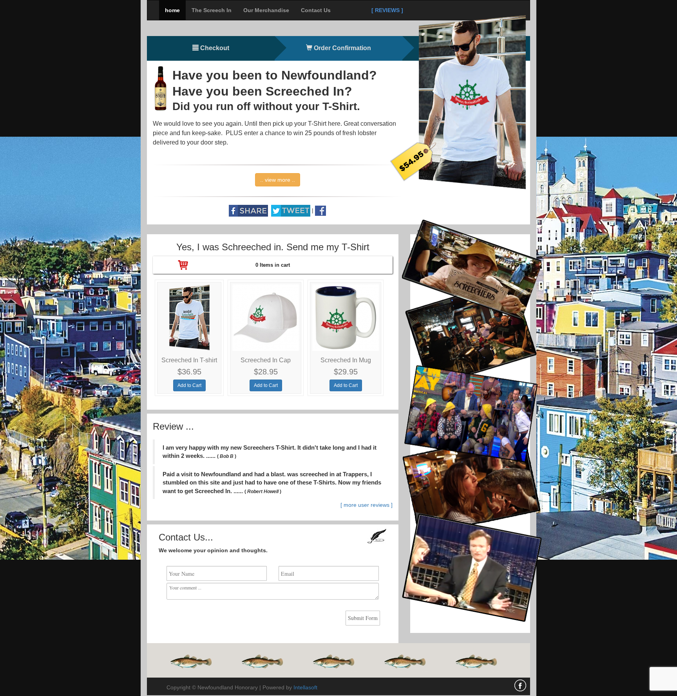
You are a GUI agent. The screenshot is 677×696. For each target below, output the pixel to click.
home (172, 10)
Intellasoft (305, 687)
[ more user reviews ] (366, 505)
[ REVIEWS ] (387, 10)
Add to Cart (189, 385)
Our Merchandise (266, 10)
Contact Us (316, 10)
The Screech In (212, 10)
